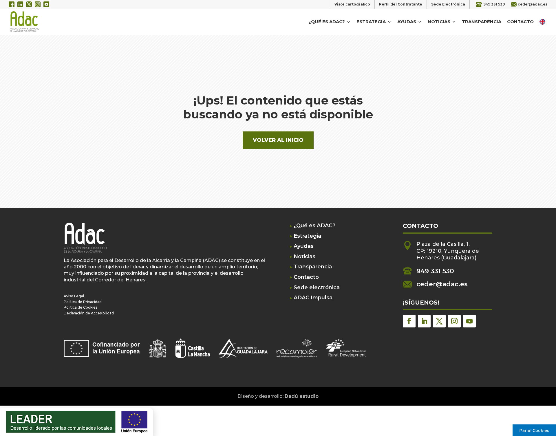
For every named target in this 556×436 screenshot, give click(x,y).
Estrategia (371, 22)
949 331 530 (494, 4)
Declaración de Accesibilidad (89, 313)
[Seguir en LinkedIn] (424, 321)
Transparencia (481, 22)
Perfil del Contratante (400, 4)
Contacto (520, 22)
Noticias (439, 22)
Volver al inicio (278, 140)
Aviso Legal (74, 296)
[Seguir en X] (439, 321)
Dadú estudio (302, 396)
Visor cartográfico (352, 4)
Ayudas (406, 22)
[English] (543, 21)
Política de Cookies (80, 307)
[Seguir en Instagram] (454, 321)
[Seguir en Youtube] (469, 321)
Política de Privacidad (83, 302)
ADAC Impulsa (313, 298)
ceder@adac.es (532, 4)
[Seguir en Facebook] (409, 321)
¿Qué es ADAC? (327, 22)
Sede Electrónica (448, 4)
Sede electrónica (317, 288)
